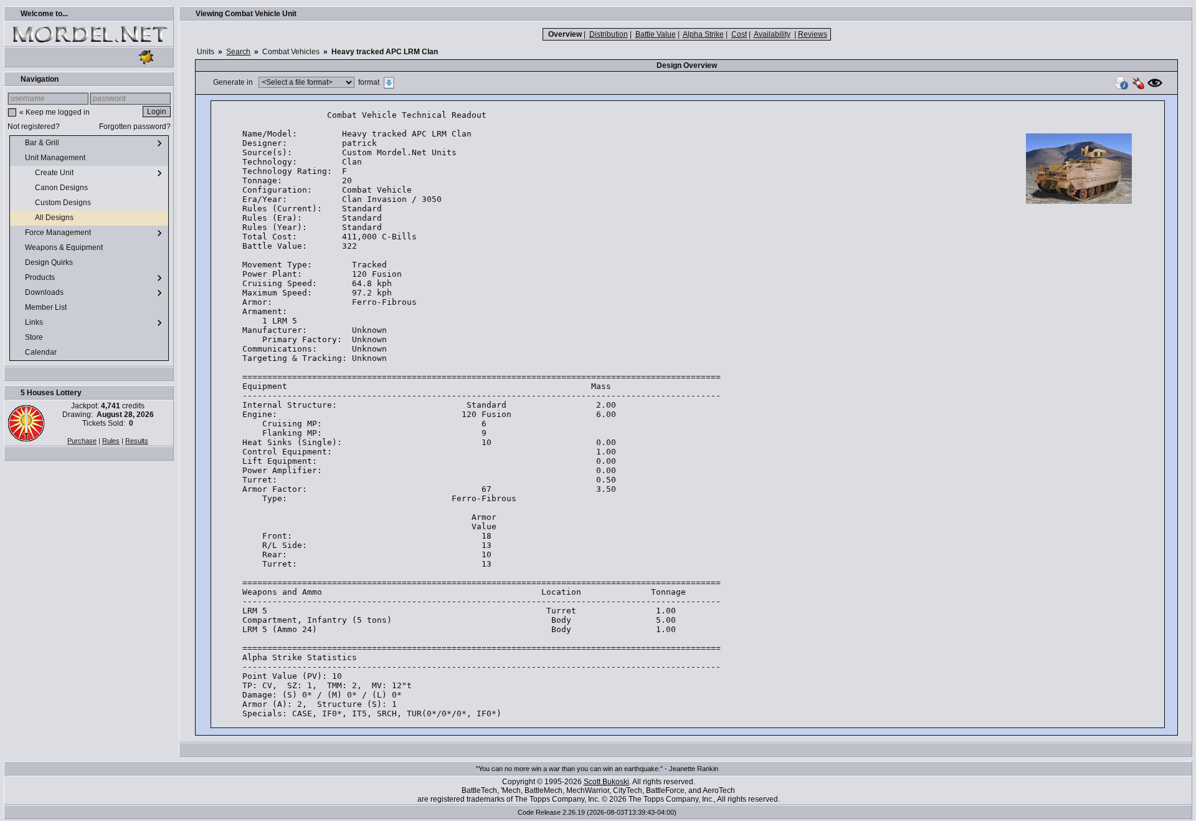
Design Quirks (50, 262)
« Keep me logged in (54, 112)
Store (35, 337)
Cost (739, 34)
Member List (47, 307)
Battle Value (655, 34)
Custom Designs (64, 202)
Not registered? (33, 126)
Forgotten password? (135, 126)
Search (238, 51)
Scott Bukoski (606, 781)
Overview (565, 34)
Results (136, 440)
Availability (772, 34)
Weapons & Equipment (65, 247)
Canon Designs (62, 187)
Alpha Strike (703, 34)
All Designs (55, 217)
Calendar (42, 352)
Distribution (608, 34)
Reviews (812, 34)
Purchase (82, 440)
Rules (111, 440)
